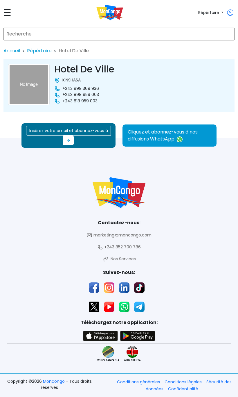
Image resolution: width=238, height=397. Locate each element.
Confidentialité (183, 389)
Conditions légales (183, 382)
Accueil (11, 50)
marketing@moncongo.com (122, 235)
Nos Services (122, 259)
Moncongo (54, 381)
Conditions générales (138, 382)
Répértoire (209, 12)
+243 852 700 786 (122, 247)
